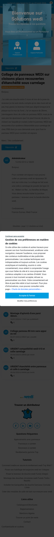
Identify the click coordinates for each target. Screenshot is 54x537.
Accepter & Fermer (27, 295)
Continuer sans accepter (14, 236)
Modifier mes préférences (27, 301)
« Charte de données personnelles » (25, 289)
